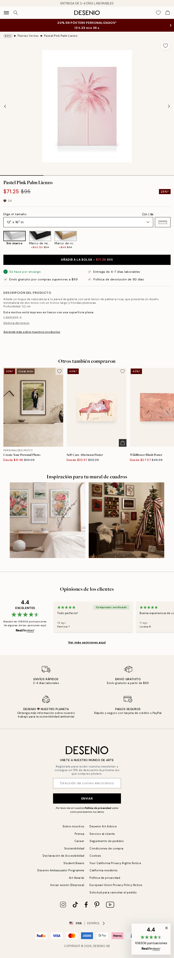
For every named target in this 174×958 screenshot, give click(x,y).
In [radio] (151, 214)
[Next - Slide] (169, 106)
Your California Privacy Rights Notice (115, 863)
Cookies (95, 856)
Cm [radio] (144, 214)
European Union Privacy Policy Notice (116, 885)
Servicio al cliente (102, 834)
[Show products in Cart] (167, 13)
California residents (104, 870)
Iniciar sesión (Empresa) (67, 885)
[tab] (22, 174)
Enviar (87, 798)
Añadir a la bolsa (87, 259)
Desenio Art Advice (103, 826)
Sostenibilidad (74, 848)
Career (79, 841)
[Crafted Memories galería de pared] (126, 520)
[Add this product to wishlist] (165, 45)
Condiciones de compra (106, 848)
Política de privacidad (97, 808)
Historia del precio (16, 323)
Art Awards (76, 878)
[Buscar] (15, 13)
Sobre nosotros (73, 826)
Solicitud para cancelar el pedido (113, 892)
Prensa (79, 834)
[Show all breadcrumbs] (7, 36)
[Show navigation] (6, 13)
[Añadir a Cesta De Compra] (122, 443)
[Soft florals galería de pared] (47, 520)
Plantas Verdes (28, 36)
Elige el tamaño (15, 214)
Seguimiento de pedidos (107, 841)
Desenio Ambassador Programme (60, 870)
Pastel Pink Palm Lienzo (61, 36)
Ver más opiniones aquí (87, 642)
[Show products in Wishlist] (158, 13)
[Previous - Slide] (5, 106)
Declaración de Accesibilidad (63, 856)
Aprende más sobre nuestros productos (31, 332)
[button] (163, 222)
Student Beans (73, 863)
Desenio (99, 946)
